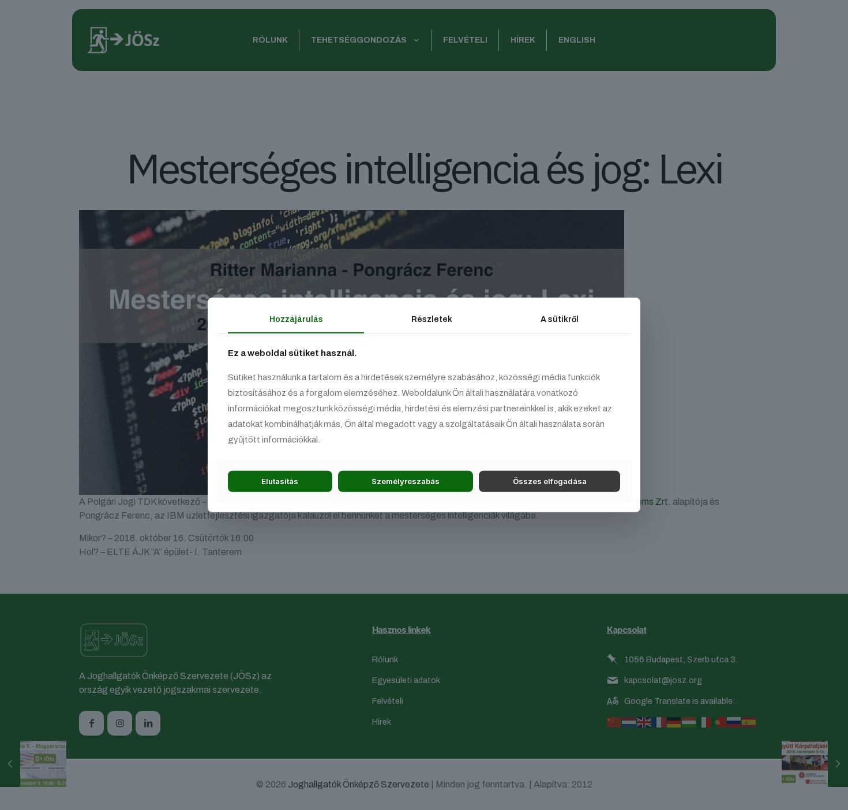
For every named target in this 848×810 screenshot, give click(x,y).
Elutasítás (279, 481)
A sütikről (560, 319)
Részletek (431, 319)
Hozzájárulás (296, 319)
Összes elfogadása (550, 481)
